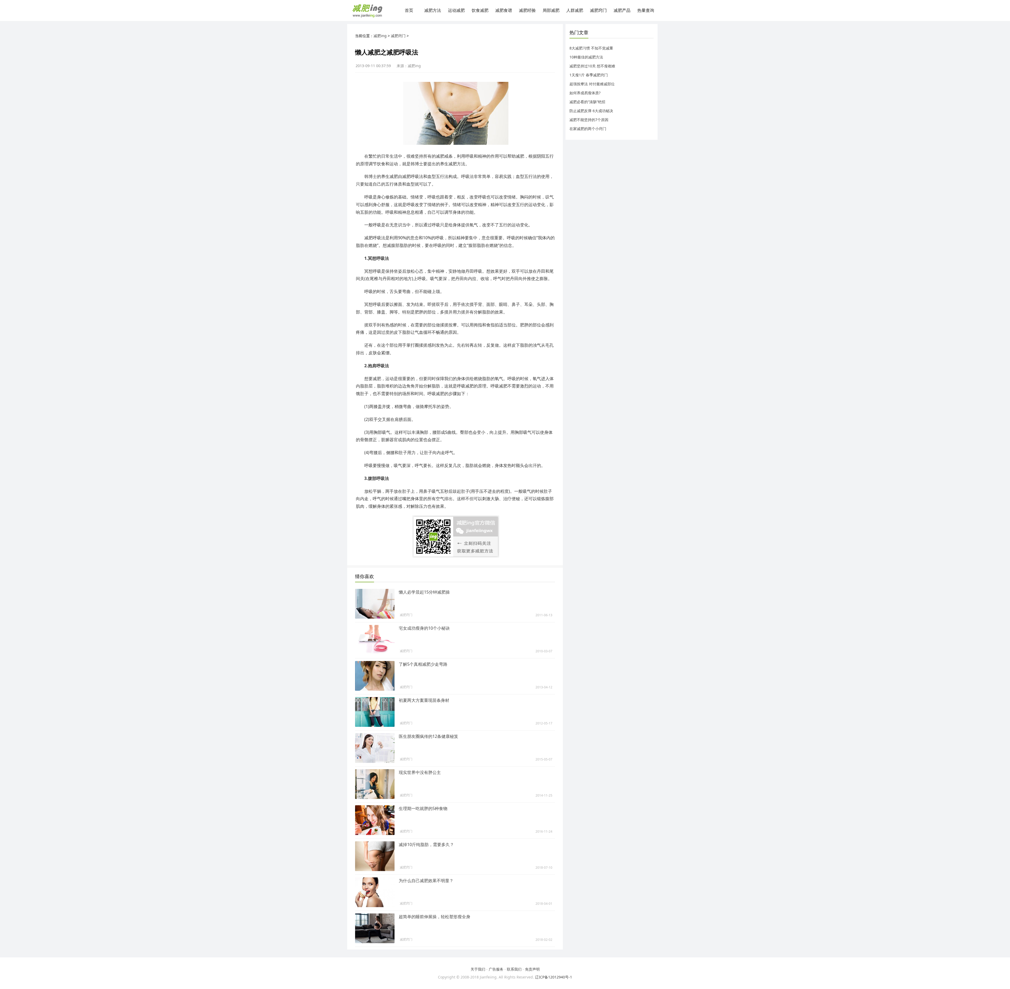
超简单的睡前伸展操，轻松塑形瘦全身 (434, 917)
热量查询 (645, 10)
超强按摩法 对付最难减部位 (592, 83)
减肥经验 (527, 10)
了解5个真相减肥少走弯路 (423, 664)
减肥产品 (622, 10)
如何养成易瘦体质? (584, 92)
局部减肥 (551, 10)
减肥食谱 (503, 10)
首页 (409, 10)
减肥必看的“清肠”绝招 (587, 101)
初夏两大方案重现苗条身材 (424, 700)
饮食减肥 (480, 10)
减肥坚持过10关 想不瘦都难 (592, 65)
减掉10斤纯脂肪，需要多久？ (426, 844)
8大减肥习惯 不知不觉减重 (591, 48)
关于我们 (478, 969)
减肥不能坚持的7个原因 (588, 119)
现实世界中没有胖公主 (420, 772)
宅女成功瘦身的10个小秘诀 (424, 628)
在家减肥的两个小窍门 (587, 128)
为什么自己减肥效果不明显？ (426, 880)
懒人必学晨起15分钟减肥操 (424, 592)
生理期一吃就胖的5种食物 (423, 808)
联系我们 (514, 969)
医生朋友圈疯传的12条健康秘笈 (428, 736)
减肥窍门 (598, 10)
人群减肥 (574, 10)
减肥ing (380, 35)
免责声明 (532, 969)
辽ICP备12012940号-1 (553, 977)
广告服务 (496, 969)
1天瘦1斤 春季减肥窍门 (588, 74)
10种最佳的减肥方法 (586, 56)
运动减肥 (456, 10)
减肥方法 (432, 10)
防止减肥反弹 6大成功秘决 (591, 110)
